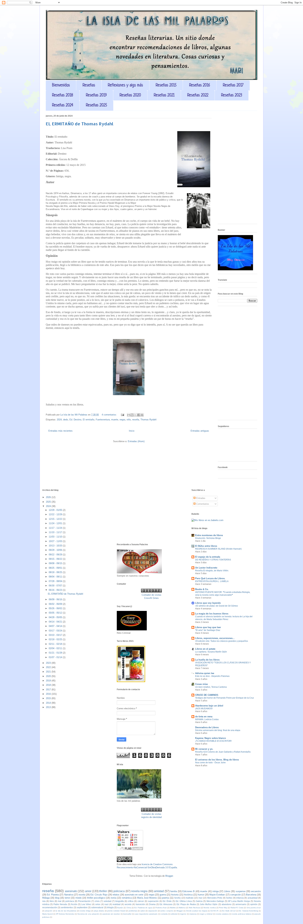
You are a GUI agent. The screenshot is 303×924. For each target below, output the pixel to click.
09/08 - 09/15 (56, 563)
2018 (49, 685)
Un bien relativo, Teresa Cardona (211, 687)
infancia (240, 898)
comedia (164, 914)
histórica (188, 894)
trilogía (110, 907)
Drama (152, 904)
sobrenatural (97, 907)
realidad (116, 904)
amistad (159, 891)
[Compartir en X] (135, 415)
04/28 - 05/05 (56, 617)
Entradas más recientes (60, 430)
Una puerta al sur (254, 908)
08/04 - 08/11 (56, 576)
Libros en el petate (205, 649)
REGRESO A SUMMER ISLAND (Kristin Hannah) (218, 549)
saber (142, 911)
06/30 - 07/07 (56, 585)
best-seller (127, 914)
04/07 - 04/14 (56, 626)
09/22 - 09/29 (56, 554)
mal (59, 901)
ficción (74, 904)
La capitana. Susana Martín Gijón (211, 652)
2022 (49, 667)
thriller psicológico (96, 897)
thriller (103, 891)
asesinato (71, 891)
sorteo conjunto (166, 911)
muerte (114, 419)
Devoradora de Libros (207, 727)
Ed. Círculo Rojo (98, 894)
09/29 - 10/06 (56, 550)
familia (173, 891)
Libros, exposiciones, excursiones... (215, 638)
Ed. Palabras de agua (143, 908)
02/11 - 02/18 (56, 644)
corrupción (235, 894)
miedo (78, 897)
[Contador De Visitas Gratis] (151, 591)
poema (165, 897)
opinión (253, 904)
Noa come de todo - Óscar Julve (210, 762)
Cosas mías (201, 684)
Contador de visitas (151, 595)
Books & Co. (202, 589)
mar (200, 898)
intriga (216, 891)
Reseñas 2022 (197, 95)
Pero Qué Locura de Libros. (210, 578)
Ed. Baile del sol (228, 911)
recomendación (49, 907)
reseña (135, 419)
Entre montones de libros (209, 535)
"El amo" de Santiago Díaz (207, 630)
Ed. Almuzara (166, 904)
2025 (49, 501)
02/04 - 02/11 (56, 648)
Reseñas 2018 (62, 95)
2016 (49, 694)
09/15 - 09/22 (56, 559)
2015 (49, 698)
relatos (116, 894)
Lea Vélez (86, 904)
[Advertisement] (237, 168)
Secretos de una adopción (88, 914)
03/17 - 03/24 (56, 630)
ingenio (183, 914)
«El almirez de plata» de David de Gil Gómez (216, 606)
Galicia (199, 901)
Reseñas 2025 (96, 105)
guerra (163, 894)
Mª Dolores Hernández (65, 914)
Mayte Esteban (217, 894)
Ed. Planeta (53, 894)
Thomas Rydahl (148, 419)
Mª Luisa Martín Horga (239, 901)
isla (44, 901)
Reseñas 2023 (231, 95)
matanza (193, 914)
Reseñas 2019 (96, 95)
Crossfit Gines (151, 598)
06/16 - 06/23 (56, 590)
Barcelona (251, 894)
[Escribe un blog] (132, 415)
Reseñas (89, 85)
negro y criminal (206, 914)
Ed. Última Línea (184, 901)
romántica (127, 897)
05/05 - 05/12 (56, 612)
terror (67, 897)
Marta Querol (47, 914)
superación (153, 901)
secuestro (256, 891)
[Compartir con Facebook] (138, 415)
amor (88, 891)
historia (175, 894)
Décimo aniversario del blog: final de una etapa (217, 730)
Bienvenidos (61, 85)
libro (52, 901)
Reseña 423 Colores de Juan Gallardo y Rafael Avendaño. (223, 752)
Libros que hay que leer (208, 627)
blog (57, 897)
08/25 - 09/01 (56, 568)
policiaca (119, 891)
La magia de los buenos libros (211, 613)
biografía (119, 901)
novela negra (139, 891)
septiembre (82, 907)
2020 (49, 676)
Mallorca (182, 908)
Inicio (131, 430)
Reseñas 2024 (62, 105)
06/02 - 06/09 (56, 604)
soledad (107, 901)
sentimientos (67, 907)
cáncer (140, 901)
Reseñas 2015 (166, 85)
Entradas (200, 498)
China (128, 908)
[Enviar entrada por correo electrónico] (122, 414)
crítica (130, 901)
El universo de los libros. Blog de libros (217, 759)
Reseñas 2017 (233, 85)
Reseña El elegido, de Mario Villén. (212, 570)
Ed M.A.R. (215, 911)
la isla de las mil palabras (66, 911)
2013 (49, 707)
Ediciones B (188, 891)
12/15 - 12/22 (56, 519)
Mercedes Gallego (215, 901)
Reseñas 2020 (130, 95)
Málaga (46, 897)
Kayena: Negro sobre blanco (210, 738)
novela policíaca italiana (241, 914)
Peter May (223, 908)
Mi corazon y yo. (204, 749)
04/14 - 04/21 (56, 621)
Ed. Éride (167, 901)
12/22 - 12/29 (56, 514)
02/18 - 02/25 (56, 639)
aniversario (240, 904)
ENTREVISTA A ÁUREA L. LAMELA (211, 581)
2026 (49, 497)
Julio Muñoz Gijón (208, 904)
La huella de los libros (207, 659)
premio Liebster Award (116, 911)
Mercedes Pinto (214, 898)
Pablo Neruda (60, 904)
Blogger (169, 876)
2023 (49, 663)
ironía (113, 897)
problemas (133, 911)
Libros (227, 891)
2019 (49, 680)
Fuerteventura (103, 419)
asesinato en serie (134, 894)
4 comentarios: (109, 414)
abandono (226, 904)
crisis (97, 901)
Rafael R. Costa (237, 908)
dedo (65, 419)
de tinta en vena (203, 716)
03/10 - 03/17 (56, 635)
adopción (48, 911)
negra (122, 419)
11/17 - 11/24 (56, 528)
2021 (49, 671)
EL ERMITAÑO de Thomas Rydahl (79, 123)
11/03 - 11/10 (56, 536)
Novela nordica (210, 908)
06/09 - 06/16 (56, 599)
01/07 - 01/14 (56, 657)
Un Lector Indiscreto (206, 567)
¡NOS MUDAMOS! (204, 708)
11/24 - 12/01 (56, 523)
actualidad (253, 898)
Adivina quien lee (204, 673)
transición (140, 904)
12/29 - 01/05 (56, 510)
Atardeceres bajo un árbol (209, 705)
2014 (49, 703)
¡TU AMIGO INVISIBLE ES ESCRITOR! (213, 741)
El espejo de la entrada (207, 557)
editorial (174, 914)
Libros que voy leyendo (208, 603)
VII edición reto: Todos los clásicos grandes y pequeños (221, 641)
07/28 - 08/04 (56, 581)
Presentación (84, 901)
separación (152, 911)
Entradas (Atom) (136, 441)
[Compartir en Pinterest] (142, 415)
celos (97, 904)
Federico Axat (161, 908)
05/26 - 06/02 (56, 608)
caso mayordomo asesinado (146, 914)
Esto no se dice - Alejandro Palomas (212, 676)
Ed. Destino (75, 419)
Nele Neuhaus (194, 908)
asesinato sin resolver (111, 914)
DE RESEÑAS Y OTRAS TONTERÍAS (213, 560)
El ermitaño (88, 419)
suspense (240, 891)
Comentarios (202, 504)
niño (129, 419)
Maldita (173, 908)
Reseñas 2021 (164, 95)
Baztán (120, 908)
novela (82, 894)
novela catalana (222, 914)
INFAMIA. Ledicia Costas (207, 719)
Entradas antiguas (200, 430)
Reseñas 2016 (199, 85)
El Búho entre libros (206, 546)
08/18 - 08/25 (56, 572)
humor (201, 894)
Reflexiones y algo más (125, 85)
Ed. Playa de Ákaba (186, 904)
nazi (107, 904)
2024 (59, 419)
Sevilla (177, 898)
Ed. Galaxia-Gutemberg (248, 911)
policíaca (69, 901)
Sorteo (229, 898)
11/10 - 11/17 (56, 532)
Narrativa (68, 894)
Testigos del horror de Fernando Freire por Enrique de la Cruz (224, 698)
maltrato (189, 898)
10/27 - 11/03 (56, 541)
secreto (128, 904)
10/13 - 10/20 (56, 545)
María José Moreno (147, 897)
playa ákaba (99, 911)
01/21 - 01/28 (56, 652)
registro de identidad (151, 817)
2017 (49, 689)
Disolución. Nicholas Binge (208, 538)
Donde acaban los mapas (196, 911)
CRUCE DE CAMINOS (206, 695)
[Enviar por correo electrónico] (128, 415)
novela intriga (85, 911)
